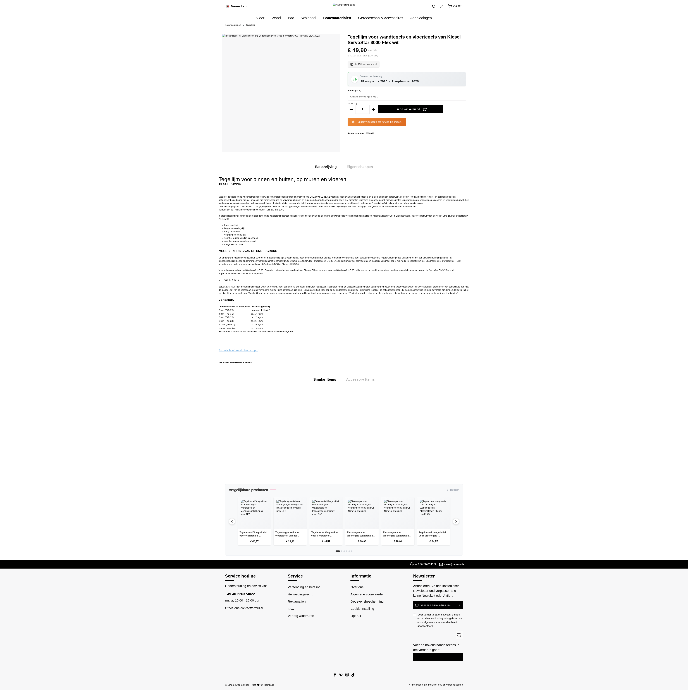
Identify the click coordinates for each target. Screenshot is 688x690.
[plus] (373, 109)
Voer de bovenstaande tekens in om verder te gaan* (436, 647)
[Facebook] (335, 675)
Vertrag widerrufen (301, 616)
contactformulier (251, 608)
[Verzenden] (459, 605)
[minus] (351, 109)
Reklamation (297, 601)
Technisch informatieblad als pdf (238, 350)
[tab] (326, 166)
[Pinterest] (341, 675)
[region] (344, 434)
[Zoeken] (433, 6)
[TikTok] (353, 675)
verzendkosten (454, 684)
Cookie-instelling (362, 608)
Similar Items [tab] (324, 379)
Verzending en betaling (304, 587)
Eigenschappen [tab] (360, 167)
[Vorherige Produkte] (232, 521)
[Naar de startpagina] (344, 6)
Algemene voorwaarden (367, 594)
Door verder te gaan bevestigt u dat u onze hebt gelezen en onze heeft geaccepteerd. (439, 620)
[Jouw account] (441, 6)
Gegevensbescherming (367, 601)
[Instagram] (347, 675)
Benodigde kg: (355, 90)
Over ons (357, 587)
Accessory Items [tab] (360, 379)
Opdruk (355, 616)
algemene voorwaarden (437, 622)
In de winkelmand (408, 109)
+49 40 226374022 (240, 594)
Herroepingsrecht (300, 594)
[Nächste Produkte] (456, 521)
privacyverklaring (433, 618)
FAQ (291, 608)
